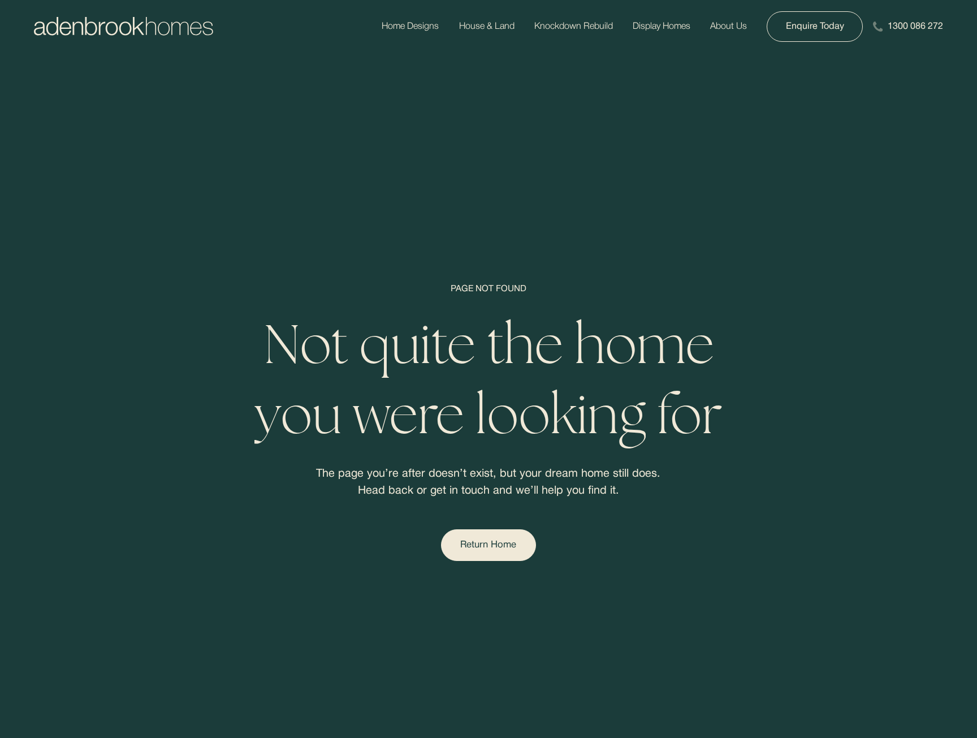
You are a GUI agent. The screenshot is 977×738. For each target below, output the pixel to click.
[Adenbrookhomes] (123, 26)
